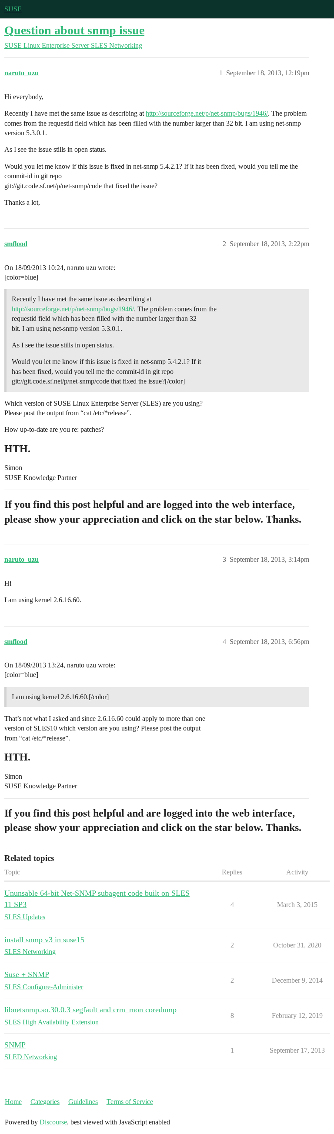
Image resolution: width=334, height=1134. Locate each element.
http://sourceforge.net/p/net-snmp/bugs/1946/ (207, 113)
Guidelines (83, 1101)
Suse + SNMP (26, 974)
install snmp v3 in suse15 (44, 939)
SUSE (13, 9)
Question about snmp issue (74, 30)
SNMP (15, 1045)
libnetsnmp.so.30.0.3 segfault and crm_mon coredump (90, 1009)
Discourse (53, 1122)
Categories (45, 1101)
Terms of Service (130, 1101)
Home (13, 1101)
